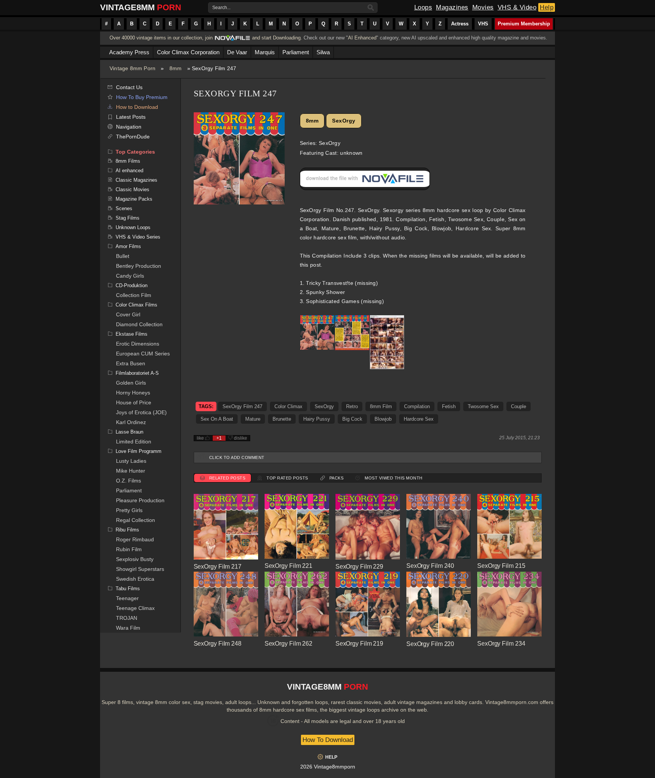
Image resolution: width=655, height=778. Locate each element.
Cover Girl (128, 314)
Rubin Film (129, 549)
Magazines (452, 7)
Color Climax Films (136, 305)
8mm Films (128, 161)
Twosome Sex (483, 406)
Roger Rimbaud (135, 539)
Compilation (417, 406)
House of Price (133, 402)
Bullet (122, 256)
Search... (221, 7)
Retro (352, 406)
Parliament (129, 490)
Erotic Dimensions (137, 344)
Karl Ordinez (131, 422)
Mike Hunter (130, 471)
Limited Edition (133, 442)
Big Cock (352, 419)
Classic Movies (132, 189)
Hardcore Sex (419, 419)
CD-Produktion (131, 285)
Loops (423, 7)
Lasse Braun (129, 432)
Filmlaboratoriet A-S (137, 373)
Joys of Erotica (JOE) (141, 412)
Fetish (449, 406)
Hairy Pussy (316, 419)
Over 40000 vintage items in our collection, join (161, 38)
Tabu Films (128, 588)
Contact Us (129, 87)
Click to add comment (237, 457)
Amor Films (128, 246)
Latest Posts (131, 117)
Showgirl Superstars (140, 569)
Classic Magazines (136, 180)
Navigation (128, 127)
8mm (175, 68)
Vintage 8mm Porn (132, 68)
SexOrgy (344, 121)
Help (546, 7)
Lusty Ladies (131, 461)
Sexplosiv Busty (135, 559)
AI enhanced (129, 170)
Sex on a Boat (217, 419)
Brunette (282, 419)
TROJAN (126, 618)
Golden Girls (131, 383)
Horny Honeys (133, 393)
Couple (518, 406)
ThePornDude (133, 137)
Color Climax (288, 406)
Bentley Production (138, 266)
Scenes (124, 208)
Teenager (127, 598)
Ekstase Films (131, 334)
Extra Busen (130, 363)
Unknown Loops (133, 227)
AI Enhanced (362, 38)
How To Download (327, 739)
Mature (252, 419)
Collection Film (133, 295)
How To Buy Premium (142, 97)
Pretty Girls (129, 510)
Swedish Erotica (135, 579)
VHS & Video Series (138, 237)
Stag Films (127, 218)
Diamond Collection (139, 324)
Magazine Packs (134, 199)
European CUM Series (143, 353)
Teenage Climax (135, 608)
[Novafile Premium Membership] (232, 40)
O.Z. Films (128, 481)
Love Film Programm (138, 451)
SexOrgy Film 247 (242, 406)
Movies (483, 7)
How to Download (137, 107)
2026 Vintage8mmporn (327, 767)
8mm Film (381, 406)
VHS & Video (517, 7)
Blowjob (383, 419)
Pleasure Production (140, 500)
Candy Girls (130, 276)
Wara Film (128, 628)
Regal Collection (135, 520)
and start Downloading (276, 38)
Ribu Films (127, 530)
